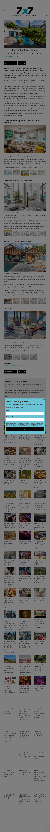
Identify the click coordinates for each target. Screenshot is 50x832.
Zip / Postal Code (10, 416)
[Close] (44, 399)
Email (7, 410)
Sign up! (25, 429)
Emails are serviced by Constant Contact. (31, 425)
